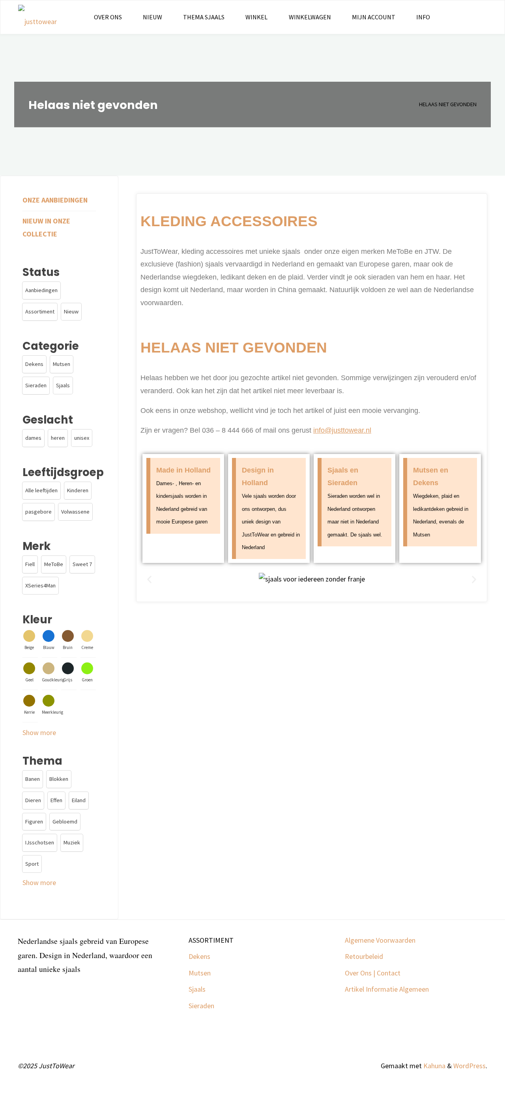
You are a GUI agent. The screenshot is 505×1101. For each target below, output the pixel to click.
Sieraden (201, 1005)
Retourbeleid (364, 956)
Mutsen (200, 972)
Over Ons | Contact (372, 972)
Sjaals (197, 989)
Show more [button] (39, 732)
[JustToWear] (37, 17)
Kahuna (433, 1065)
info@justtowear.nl (342, 430)
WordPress (469, 1065)
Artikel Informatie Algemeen (387, 989)
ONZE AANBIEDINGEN (55, 199)
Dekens (199, 956)
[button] (149, 579)
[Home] (406, 104)
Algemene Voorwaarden (380, 940)
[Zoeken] (450, 17)
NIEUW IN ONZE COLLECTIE (46, 227)
